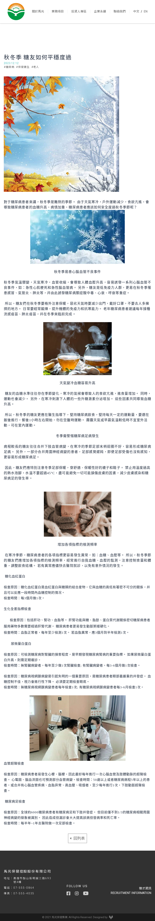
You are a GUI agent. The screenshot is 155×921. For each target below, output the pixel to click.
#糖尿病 (9, 66)
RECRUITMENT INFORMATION (131, 893)
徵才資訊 (145, 888)
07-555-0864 (24, 887)
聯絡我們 (120, 11)
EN (145, 11)
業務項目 (58, 11)
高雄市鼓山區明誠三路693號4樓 (32, 880)
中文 (136, 11)
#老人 (35, 66)
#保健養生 (22, 66)
